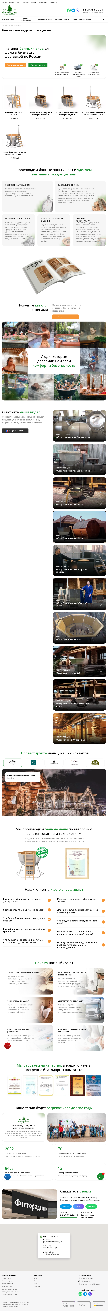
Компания (38, 1275)
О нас (35, 1278)
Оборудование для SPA (9, 1294)
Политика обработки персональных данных (15, 1304)
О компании (43, 2)
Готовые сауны (6, 1278)
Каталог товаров (8, 2)
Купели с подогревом (9, 1281)
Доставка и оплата (29, 2)
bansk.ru (10, 778)
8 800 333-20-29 (93, 9)
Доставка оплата (39, 1281)
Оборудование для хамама (10, 1292)
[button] (37, 65)
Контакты (53, 2)
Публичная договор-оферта (10, 1306)
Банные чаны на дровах (9, 1289)
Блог (18, 2)
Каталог (4, 25)
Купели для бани (7, 1283)
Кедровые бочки (7, 1286)
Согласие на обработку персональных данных (15, 1302)
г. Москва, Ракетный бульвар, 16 (91, 1284)
